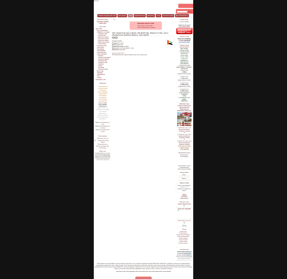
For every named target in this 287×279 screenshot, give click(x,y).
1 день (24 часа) (101, 35)
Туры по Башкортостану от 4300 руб (146, 27)
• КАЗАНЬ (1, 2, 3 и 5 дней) (103, 32)
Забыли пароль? (184, 198)
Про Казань (122, 15)
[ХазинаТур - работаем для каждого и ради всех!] (96, 0)
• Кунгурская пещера (103, 69)
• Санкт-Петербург (101, 50)
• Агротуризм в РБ (102, 60)
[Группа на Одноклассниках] (183, 5)
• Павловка (100, 55)
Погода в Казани (183, 233)
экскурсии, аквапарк (184, 131)
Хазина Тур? (102, 23)
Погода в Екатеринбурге (183, 236)
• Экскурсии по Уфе (102, 62)
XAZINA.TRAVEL (186, 26)
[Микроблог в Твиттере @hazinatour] (188, 5)
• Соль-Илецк (101, 67)
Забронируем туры (184, 103)
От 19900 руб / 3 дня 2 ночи (184, 134)
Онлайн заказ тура (145, 23)
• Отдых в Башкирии (102, 54)
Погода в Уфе (183, 231)
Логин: (184, 174)
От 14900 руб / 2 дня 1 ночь (184, 127)
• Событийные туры (101, 52)
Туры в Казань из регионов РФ (145, 25)
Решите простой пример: (184, 185)
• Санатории (101, 64)
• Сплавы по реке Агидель (104, 57)
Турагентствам (168, 15)
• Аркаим (100, 65)
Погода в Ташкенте (183, 243)
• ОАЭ (98, 76)
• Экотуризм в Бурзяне (103, 59)
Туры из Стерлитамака (102, 30)
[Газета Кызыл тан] (103, 144)
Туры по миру (100, 71)
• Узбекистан (100, 72)
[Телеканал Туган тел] (102, 138)
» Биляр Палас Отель (102, 45)
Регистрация (184, 196)
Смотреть (182, 21)
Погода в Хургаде (183, 238)
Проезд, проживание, (184, 129)
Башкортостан (139, 15)
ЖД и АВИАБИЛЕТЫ (182, 15)
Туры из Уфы (99, 28)
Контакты (150, 15)
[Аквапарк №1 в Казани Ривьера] (102, 142)
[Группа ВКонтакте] (180, 5)
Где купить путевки (102, 21)
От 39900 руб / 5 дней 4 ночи (184, 141)
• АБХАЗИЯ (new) (101, 74)
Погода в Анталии (183, 239)
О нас (158, 15)
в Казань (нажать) (184, 46)
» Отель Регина (100, 47)
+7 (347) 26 (182, 40)
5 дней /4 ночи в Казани (103, 42)
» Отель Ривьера (102, 43)
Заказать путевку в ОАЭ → (118, 53)
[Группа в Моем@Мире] (186, 5)
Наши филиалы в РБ (101, 79)
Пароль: (184, 178)
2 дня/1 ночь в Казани (103, 37)
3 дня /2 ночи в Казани (103, 38)
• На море (99, 77)
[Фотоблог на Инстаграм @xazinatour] (191, 5)
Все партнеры (102, 147)
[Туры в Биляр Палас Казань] (184, 126)
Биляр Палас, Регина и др (184, 110)
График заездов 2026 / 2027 (107, 15)
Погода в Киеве (183, 241)
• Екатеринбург (100, 49)
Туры (130, 15)
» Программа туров (102, 33)
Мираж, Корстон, (184, 108)
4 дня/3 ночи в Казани (103, 40)
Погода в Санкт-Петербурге (183, 234)
